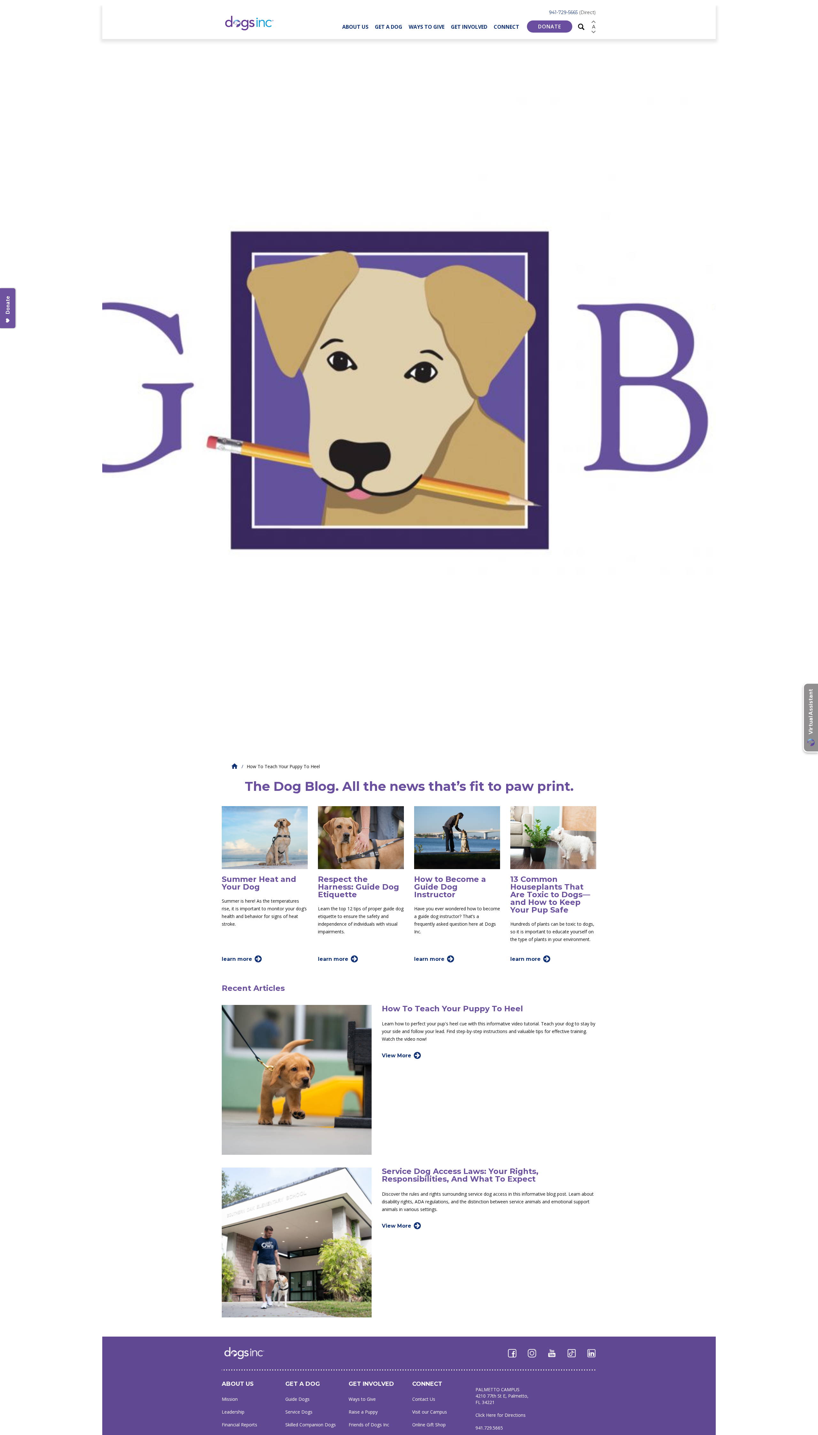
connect (427, 1383)
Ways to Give (426, 26)
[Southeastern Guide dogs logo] (254, 23)
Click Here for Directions (500, 1415)
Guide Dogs (297, 1399)
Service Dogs (299, 1412)
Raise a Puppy (363, 1412)
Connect (506, 26)
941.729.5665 (489, 1428)
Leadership (233, 1412)
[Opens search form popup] (581, 26)
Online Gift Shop (429, 1425)
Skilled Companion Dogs (310, 1425)
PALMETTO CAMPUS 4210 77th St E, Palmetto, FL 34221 (502, 1395)
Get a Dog (388, 26)
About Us (355, 26)
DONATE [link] (549, 26)
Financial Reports (239, 1425)
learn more (237, 959)
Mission (230, 1399)
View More (396, 1056)
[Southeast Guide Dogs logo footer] (249, 1353)
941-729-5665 (572, 12)
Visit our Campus (429, 1412)
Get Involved (469, 26)
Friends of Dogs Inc (369, 1425)
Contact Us (423, 1399)
